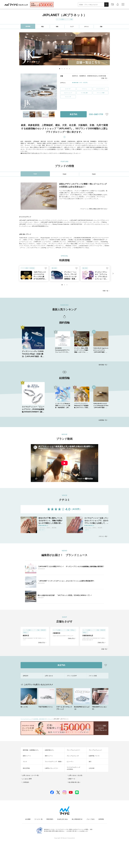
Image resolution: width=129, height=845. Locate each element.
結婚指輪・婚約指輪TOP (39, 719)
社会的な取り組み (62, 819)
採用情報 (101, 819)
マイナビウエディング (26, 719)
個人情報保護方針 (77, 819)
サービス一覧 (38, 819)
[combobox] (91, 5)
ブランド (50, 719)
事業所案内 (49, 819)
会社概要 (28, 819)
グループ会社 (91, 819)
